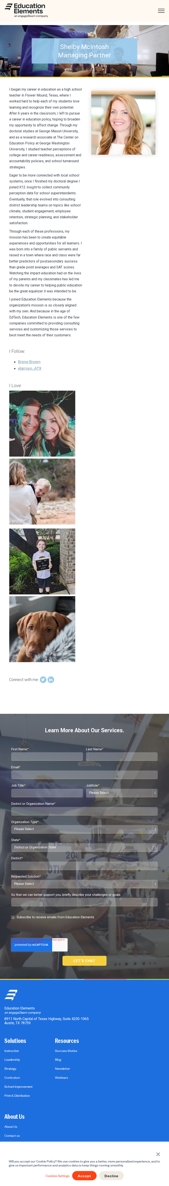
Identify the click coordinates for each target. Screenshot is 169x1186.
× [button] (158, 1153)
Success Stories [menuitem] (66, 1050)
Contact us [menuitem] (12, 1135)
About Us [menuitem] (14, 1117)
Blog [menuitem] (58, 1059)
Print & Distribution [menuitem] (17, 1095)
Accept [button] (84, 1175)
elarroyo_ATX (29, 368)
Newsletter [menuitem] (62, 1068)
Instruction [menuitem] (11, 1050)
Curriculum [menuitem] (12, 1077)
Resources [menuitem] (67, 1041)
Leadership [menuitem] (12, 1059)
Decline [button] (111, 1175)
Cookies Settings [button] (58, 1176)
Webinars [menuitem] (61, 1077)
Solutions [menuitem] (15, 1041)
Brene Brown (29, 361)
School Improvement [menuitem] (18, 1086)
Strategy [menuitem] (10, 1068)
